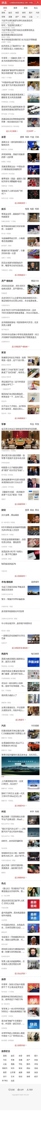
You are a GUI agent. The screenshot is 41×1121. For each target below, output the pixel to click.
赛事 (22, 137)
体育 (17, 12)
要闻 (5, 8)
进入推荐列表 (20, 1045)
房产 (17, 17)
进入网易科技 (20, 877)
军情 (37, 424)
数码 (28, 1064)
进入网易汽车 (20, 805)
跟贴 (28, 1068)
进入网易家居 (20, 418)
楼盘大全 (35, 280)
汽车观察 (35, 725)
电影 (32, 209)
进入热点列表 (20, 973)
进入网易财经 (20, 576)
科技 (24, 17)
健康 (20, 1072)
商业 (37, 510)
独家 (28, 1072)
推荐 (15, 8)
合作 (22, 1089)
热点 (36, 8)
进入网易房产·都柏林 (20, 346)
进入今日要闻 (11, 131)
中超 (32, 137)
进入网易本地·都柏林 (20, 648)
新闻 (3, 12)
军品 (32, 424)
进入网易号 (19, 720)
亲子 (5, 1076)
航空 (36, 1076)
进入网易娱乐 (20, 275)
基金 (32, 510)
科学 (32, 811)
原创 (25, 8)
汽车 (37, 12)
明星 (37, 209)
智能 (37, 811)
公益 (30, 17)
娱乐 (10, 12)
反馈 (13, 1089)
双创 (20, 1076)
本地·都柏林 (7, 581)
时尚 (12, 1068)
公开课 (12, 1072)
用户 (38, 3)
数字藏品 (5, 1081)
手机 (20, 1064)
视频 (12, 1064)
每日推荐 (35, 653)
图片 (30, 12)
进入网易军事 (20, 504)
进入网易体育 (20, 203)
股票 (27, 510)
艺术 (12, 1076)
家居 (3, 352)
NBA (27, 137)
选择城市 (35, 581)
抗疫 (12, 1080)
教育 (5, 1072)
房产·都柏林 (7, 280)
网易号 (4, 653)
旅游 (36, 1072)
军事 (3, 17)
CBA (37, 137)
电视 (27, 209)
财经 (24, 12)
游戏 (36, 1068)
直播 (10, 17)
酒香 (28, 1076)
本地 (36, 1064)
